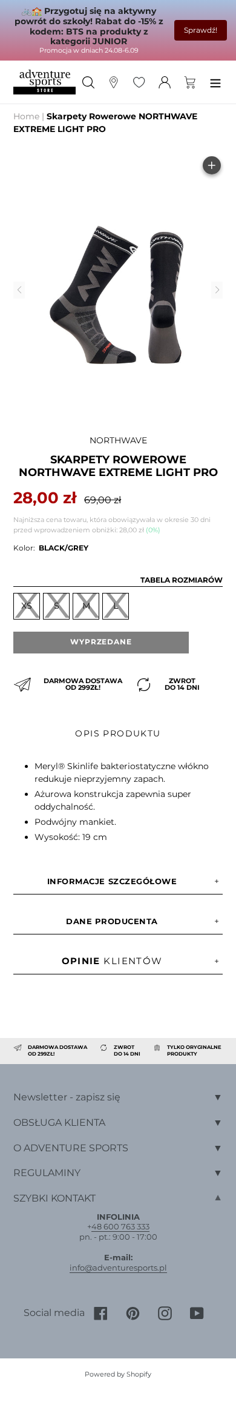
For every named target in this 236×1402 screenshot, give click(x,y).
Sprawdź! (200, 30)
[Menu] (215, 82)
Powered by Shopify (118, 1374)
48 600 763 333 (120, 1226)
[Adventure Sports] (44, 82)
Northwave (118, 440)
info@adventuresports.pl (118, 1267)
